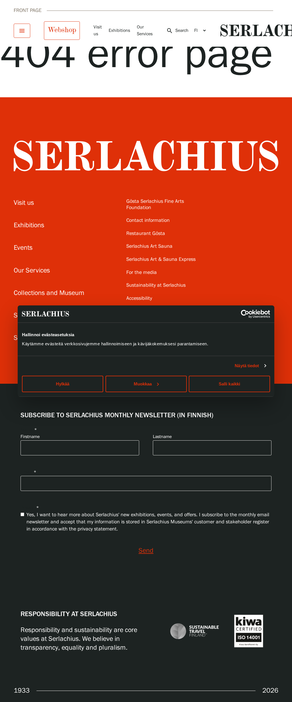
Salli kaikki (229, 383)
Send (146, 551)
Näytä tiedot (247, 365)
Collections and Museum (49, 293)
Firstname (30, 436)
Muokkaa (143, 383)
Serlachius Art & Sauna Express (161, 260)
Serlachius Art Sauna (149, 246)
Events (23, 248)
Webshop (62, 30)
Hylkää (63, 383)
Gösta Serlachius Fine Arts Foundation (155, 205)
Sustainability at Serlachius (156, 285)
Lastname (162, 436)
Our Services (32, 271)
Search (177, 30)
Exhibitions (119, 30)
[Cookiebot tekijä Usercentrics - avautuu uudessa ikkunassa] (245, 314)
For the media (141, 273)
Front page (28, 10)
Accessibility (139, 299)
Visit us (24, 203)
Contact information (148, 221)
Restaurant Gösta (145, 234)
